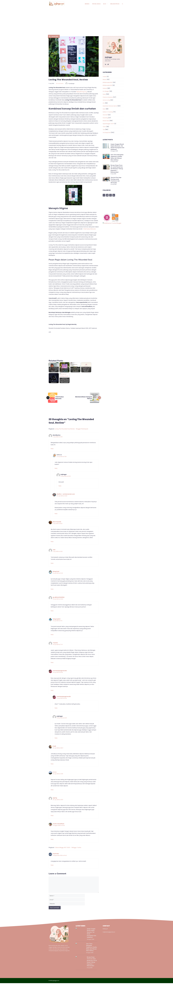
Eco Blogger (106, 91)
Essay (104, 94)
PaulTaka (56, 853)
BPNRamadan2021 (107, 85)
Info (104, 103)
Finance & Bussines (108, 97)
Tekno (104, 126)
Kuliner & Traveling (108, 112)
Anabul (104, 76)
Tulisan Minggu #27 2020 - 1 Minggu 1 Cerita (68, 847)
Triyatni (55, 643)
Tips (104, 129)
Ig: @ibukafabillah (58, 597)
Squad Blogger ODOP (108, 123)
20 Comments (59, 83)
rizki (54, 550)
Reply (52, 448)
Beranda (87, 4)
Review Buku (54, 36)
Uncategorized (107, 132)
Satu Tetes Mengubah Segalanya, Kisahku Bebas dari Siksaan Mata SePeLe (91, 947)
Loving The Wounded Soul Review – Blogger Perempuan (71, 429)
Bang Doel (56, 571)
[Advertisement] (86, 17)
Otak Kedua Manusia (89, 229)
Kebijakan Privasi (114, 4)
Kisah (104, 109)
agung (55, 798)
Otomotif (105, 115)
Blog (104, 4)
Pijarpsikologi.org (81, 91)
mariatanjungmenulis (60, 670)
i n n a (54, 772)
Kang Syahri (56, 619)
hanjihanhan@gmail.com (109, 932)
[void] (105, 64)
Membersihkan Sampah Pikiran (83, 398)
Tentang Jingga (96, 4)
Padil (54, 746)
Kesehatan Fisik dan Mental (110, 106)
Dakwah (105, 88)
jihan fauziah (57, 522)
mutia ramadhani (58, 824)
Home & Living (106, 100)
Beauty (104, 79)
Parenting (105, 118)
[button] (122, 4)
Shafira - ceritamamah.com (66, 494)
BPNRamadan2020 (108, 82)
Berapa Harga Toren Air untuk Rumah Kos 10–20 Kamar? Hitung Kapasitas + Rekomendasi (117, 168)
